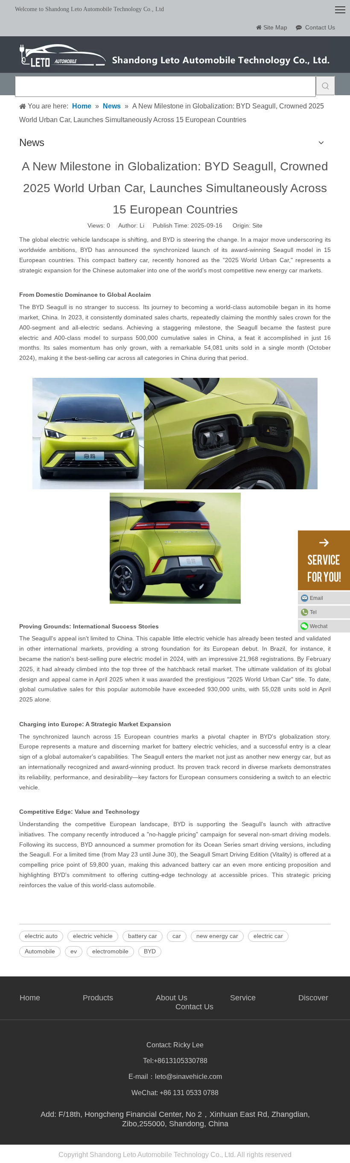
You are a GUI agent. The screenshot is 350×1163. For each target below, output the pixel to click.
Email (316, 598)
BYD (150, 951)
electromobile (110, 951)
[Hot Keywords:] (325, 85)
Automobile (40, 951)
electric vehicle (93, 935)
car (176, 935)
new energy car (217, 935)
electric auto (41, 935)
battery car (142, 935)
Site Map (275, 27)
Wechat (318, 626)
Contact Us (320, 27)
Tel (313, 612)
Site (257, 225)
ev (73, 951)
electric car (268, 935)
